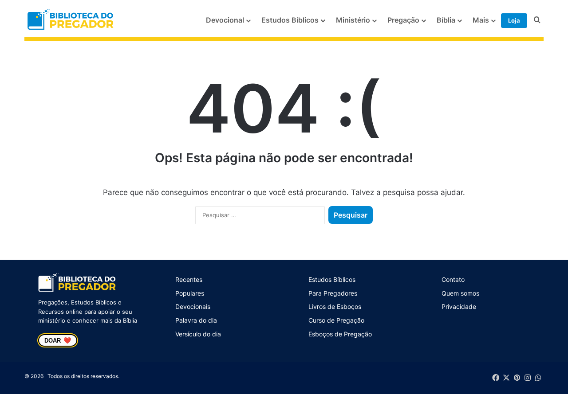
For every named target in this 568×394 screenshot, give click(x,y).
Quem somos (460, 293)
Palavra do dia (196, 320)
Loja (514, 20)
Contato (453, 279)
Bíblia (446, 20)
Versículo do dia (198, 334)
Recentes (188, 279)
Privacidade (459, 306)
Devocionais (192, 306)
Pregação (403, 20)
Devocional (225, 20)
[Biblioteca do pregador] (71, 20)
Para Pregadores (332, 293)
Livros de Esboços (334, 306)
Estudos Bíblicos (290, 20)
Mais (481, 20)
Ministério (353, 20)
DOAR (57, 340)
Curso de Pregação (336, 320)
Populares (189, 293)
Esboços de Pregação (340, 334)
